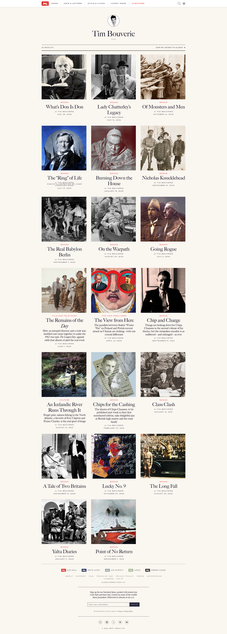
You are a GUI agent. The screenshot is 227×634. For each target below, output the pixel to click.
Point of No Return (114, 551)
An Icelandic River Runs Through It (64, 407)
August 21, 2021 (65, 427)
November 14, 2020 (64, 494)
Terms (120, 611)
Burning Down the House (114, 180)
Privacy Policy (125, 576)
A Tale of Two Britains (64, 486)
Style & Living (96, 3)
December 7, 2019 (114, 559)
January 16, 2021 (163, 412)
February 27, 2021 (114, 428)
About (69, 576)
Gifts (120, 579)
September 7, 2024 (64, 262)
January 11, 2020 (64, 559)
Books (65, 102)
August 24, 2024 (114, 257)
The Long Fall (163, 486)
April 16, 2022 (114, 341)
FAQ (91, 576)
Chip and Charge (163, 320)
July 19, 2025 (65, 188)
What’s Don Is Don (64, 107)
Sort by (169, 47)
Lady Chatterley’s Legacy (114, 109)
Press (140, 576)
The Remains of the (64, 323)
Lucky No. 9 (114, 486)
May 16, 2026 (114, 120)
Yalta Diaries (64, 551)
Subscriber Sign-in (113, 582)
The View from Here (114, 316)
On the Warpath (114, 249)
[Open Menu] (184, 3)
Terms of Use (104, 576)
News (55, 3)
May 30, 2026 (64, 114)
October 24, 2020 (114, 494)
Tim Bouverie (66, 112)
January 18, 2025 (114, 191)
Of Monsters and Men (163, 107)
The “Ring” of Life (64, 178)
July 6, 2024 (163, 257)
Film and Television (64, 316)
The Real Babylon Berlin (64, 252)
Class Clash (163, 404)
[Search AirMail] (179, 3)
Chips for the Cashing (114, 404)
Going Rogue (164, 249)
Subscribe (138, 3)
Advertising (154, 576)
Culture (65, 400)
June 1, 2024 (64, 346)
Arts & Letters (73, 3)
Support (81, 576)
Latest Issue (118, 3)
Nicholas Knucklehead (163, 178)
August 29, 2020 (163, 494)
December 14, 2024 (164, 185)
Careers (109, 579)
